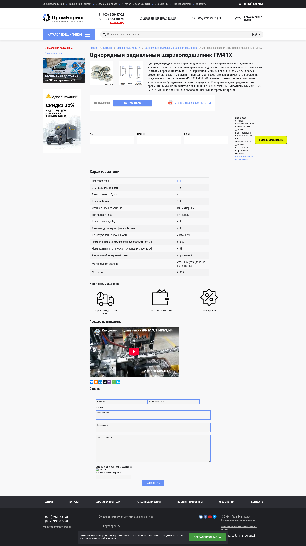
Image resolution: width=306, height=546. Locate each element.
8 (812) (111, 19)
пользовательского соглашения (245, 158)
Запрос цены (133, 102)
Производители (182, 3)
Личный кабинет (253, 3)
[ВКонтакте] (91, 382)
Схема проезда (117, 22)
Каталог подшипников (65, 34)
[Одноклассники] (96, 382)
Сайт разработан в (232, 535)
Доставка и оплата (106, 3)
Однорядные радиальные (59, 47)
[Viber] (109, 382)
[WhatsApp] (114, 382)
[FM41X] (101, 73)
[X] (105, 382)
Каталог (107, 47)
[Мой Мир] (100, 382)
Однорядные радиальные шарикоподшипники (171, 47)
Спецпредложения (53, 3)
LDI (179, 181)
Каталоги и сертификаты (136, 3)
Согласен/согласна (207, 537)
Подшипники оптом (79, 3)
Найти (256, 34)
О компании (161, 3)
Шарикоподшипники (128, 47)
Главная (94, 47)
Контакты (201, 3)
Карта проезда (112, 526)
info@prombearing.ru (209, 18)
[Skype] (118, 382)
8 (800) (111, 15)
